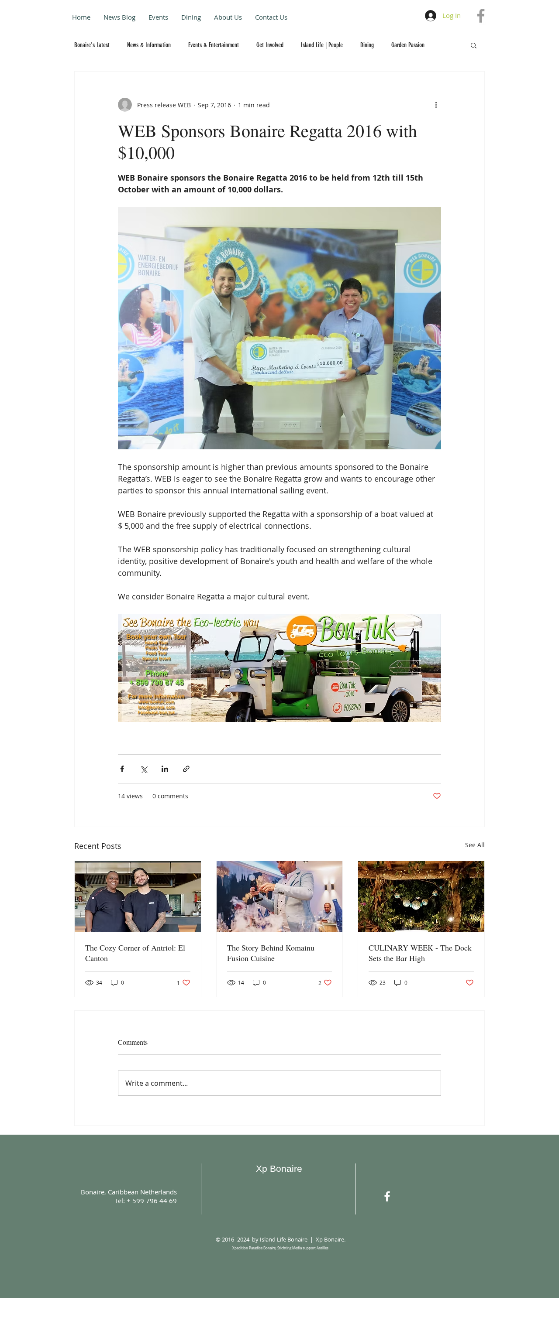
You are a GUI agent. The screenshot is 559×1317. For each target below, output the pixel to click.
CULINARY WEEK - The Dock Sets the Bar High (420, 952)
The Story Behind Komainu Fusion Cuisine (270, 952)
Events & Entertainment (213, 45)
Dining (367, 45)
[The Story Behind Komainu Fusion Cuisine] (280, 896)
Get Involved (269, 45)
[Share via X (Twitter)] (143, 769)
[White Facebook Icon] (387, 1196)
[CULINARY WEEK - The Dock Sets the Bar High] (421, 896)
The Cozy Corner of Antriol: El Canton (135, 952)
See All (475, 845)
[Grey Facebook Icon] (481, 16)
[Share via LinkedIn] (165, 769)
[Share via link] (186, 769)
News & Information (149, 45)
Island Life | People (322, 45)
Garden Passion (407, 45)
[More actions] (436, 104)
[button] (473, 44)
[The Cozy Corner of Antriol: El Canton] (138, 896)
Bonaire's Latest (92, 45)
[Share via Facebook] (122, 769)
